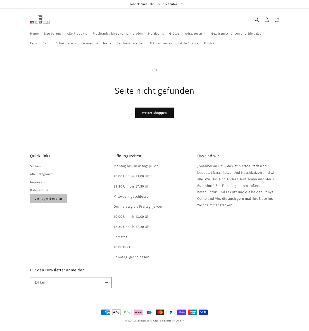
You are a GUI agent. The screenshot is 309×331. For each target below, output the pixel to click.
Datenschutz (39, 190)
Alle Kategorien (41, 174)
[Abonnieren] (106, 282)
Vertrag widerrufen (48, 199)
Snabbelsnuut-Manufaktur (148, 320)
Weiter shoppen (154, 112)
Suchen (35, 166)
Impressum (38, 182)
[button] (195, 33)
